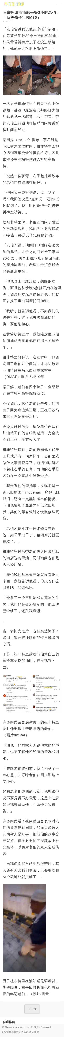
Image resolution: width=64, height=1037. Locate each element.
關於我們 (6, 1031)
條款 (26, 1031)
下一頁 (32, 1009)
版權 (36, 1031)
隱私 (31, 1031)
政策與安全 (17, 1031)
